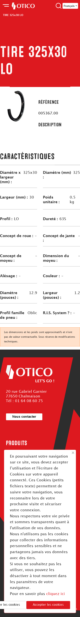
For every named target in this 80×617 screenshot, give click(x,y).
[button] (24, 416)
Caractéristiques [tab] (27, 156)
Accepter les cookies (48, 604)
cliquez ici (55, 594)
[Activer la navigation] (6, 6)
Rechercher (59, 6)
